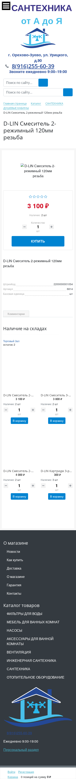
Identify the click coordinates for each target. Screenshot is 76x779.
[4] (41, 196)
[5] (45, 196)
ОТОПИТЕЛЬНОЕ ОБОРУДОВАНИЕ (35, 677)
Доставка (14, 568)
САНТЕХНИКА (41, 14)
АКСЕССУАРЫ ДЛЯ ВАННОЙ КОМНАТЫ (30, 641)
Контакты (14, 593)
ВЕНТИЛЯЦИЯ (19, 652)
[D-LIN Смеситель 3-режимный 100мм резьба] (57, 372)
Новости (13, 551)
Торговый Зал (11, 341)
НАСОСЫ (14, 630)
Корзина (13, 777)
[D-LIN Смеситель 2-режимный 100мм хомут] (19, 448)
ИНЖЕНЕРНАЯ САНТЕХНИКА (31, 660)
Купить (38, 241)
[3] (38, 196)
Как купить (15, 559)
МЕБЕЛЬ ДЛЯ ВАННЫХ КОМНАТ (33, 622)
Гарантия (14, 585)
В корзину (19, 420)
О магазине (16, 576)
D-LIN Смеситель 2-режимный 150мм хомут (34, 395)
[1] (30, 196)
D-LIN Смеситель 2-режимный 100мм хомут (34, 471)
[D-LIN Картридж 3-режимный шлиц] (57, 448)
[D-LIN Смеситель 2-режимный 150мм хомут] (19, 372)
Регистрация (26, 772)
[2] (34, 196)
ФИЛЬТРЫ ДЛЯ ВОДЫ (24, 613)
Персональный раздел (21, 749)
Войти (11, 772)
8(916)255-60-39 (33, 66)
